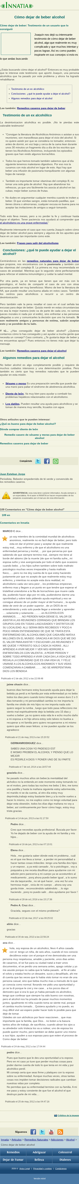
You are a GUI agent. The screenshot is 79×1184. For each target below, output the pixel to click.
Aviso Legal (24, 1168)
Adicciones (57, 1139)
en (6, 515)
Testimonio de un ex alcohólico (27, 89)
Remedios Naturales (36, 1139)
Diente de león (15, 393)
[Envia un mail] (60, 1132)
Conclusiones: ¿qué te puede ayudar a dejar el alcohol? (40, 93)
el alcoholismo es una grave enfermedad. (24, 222)
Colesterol (65, 1152)
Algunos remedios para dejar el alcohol (31, 98)
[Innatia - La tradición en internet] (16, 5)
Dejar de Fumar (13, 1160)
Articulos (16, 1139)
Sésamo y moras (16, 383)
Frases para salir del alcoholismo (38, 243)
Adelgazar (39, 1152)
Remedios (13, 1152)
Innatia (5, 1139)
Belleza (39, 1160)
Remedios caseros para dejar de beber (41, 108)
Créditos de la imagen (68, 1115)
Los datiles (12, 403)
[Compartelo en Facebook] (47, 461)
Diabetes (65, 1160)
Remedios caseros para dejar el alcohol (42, 350)
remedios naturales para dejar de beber (53, 260)
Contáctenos (61, 1168)
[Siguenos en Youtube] (51, 1132)
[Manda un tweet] (38, 461)
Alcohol (70, 1139)
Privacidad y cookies (42, 1168)
